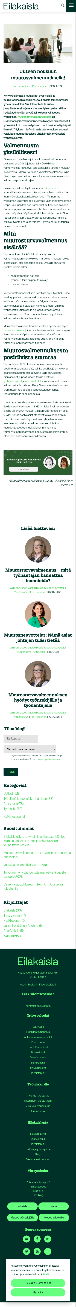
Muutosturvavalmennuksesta (34, 116)
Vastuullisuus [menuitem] (38, 1138)
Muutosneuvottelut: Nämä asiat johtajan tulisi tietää (38, 637)
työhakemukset (13, 381)
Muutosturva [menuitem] (38, 1042)
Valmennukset (21, 86)
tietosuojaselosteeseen (48, 759)
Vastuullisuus (35, 587)
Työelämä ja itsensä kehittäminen (28, 798)
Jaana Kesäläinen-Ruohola (23, 925)
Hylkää (38, 1292)
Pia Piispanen (40, 86)
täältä (46, 1274)
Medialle (38, 1190)
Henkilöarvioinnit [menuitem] (38, 1047)
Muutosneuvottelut (55, 587)
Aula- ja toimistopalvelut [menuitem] (38, 1037)
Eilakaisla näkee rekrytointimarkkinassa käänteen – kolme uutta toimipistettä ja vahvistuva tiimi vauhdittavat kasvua (37, 841)
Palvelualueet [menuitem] (38, 1067)
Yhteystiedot (38, 1186)
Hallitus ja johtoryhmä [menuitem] (38, 1149)
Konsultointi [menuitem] (38, 1052)
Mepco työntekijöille (22, 1217)
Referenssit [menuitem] (38, 1062)
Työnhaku (13, 809)
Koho (54, 1206)
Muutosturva (21, 592)
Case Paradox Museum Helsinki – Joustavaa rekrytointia (33, 886)
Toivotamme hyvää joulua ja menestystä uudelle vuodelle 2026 (35, 874)
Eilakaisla (13, 910)
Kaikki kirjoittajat (13, 936)
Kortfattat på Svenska (38, 1005)
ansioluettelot (33, 381)
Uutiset (11, 793)
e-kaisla (22, 1206)
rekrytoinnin (50, 188)
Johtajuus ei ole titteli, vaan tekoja (25, 865)
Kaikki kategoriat (14, 816)
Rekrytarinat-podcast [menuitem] (38, 1159)
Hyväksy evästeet (38, 1282)
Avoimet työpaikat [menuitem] (38, 1095)
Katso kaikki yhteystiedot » (38, 993)
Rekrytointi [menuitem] (38, 1026)
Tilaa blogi (38, 1195)
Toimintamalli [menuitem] (38, 1073)
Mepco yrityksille (54, 1217)
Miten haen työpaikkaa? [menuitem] (38, 1100)
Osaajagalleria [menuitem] (38, 1057)
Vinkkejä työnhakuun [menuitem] (38, 1106)
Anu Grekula (14, 931)
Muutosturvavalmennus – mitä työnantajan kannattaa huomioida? (38, 575)
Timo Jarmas (15, 915)
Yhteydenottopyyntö (38, 1182)
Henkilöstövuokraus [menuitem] (38, 1031)
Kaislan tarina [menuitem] (38, 1133)
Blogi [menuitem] (38, 1154)
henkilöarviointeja (14, 330)
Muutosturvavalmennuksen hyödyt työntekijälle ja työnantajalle (38, 700)
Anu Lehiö (39, 651)
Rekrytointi (14, 804)
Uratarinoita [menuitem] (38, 1111)
